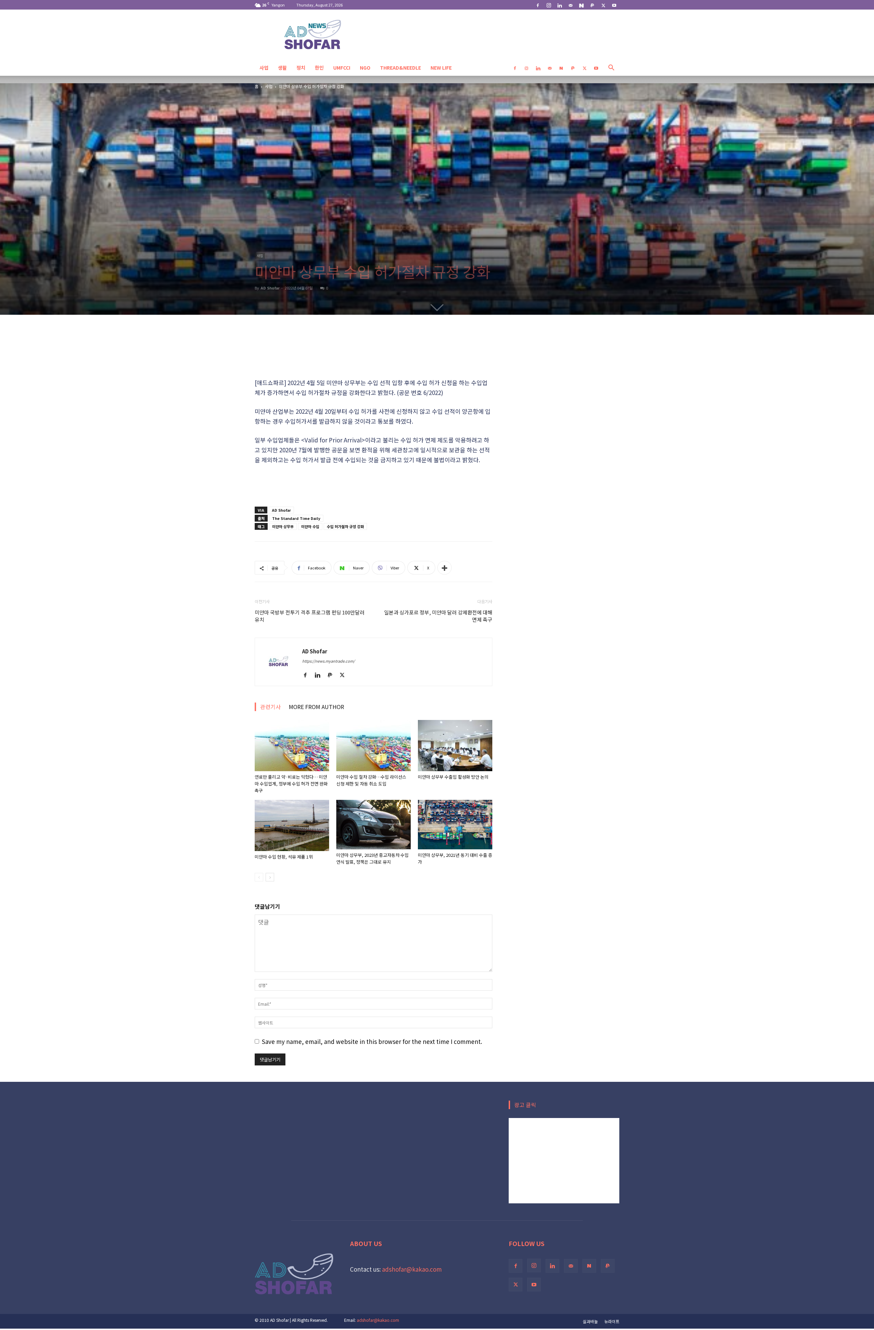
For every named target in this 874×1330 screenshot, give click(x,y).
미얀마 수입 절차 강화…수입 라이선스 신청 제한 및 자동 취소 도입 (371, 780)
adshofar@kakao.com (412, 1269)
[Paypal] (592, 5)
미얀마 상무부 (283, 526)
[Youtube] (614, 5)
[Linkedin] (559, 5)
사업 (263, 67)
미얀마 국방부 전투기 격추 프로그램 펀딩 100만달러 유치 (310, 616)
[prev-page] (259, 877)
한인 (319, 67)
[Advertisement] (373, 341)
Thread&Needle (400, 67)
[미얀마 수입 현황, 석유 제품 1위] (292, 825)
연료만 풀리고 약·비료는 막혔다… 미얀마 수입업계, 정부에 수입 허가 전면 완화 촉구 (291, 784)
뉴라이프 (611, 1321)
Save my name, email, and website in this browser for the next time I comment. (372, 1041)
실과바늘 (590, 1321)
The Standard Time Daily (296, 518)
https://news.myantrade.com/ (328, 661)
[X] (603, 5)
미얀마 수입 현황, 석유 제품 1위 (284, 856)
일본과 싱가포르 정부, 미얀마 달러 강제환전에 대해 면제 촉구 (438, 616)
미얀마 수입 (310, 526)
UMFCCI (341, 67)
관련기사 (270, 707)
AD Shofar (270, 288)
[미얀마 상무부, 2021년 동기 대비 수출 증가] (455, 824)
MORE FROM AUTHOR (316, 707)
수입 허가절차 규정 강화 (345, 526)
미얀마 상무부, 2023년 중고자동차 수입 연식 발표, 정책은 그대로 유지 (372, 858)
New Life (441, 67)
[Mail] (570, 5)
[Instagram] (549, 5)
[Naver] (581, 5)
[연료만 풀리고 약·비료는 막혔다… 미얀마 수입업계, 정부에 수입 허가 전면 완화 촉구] (292, 745)
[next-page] (270, 877)
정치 (300, 67)
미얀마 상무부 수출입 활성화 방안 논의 (453, 777)
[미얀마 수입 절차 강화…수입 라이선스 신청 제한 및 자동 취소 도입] (373, 745)
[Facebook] (538, 5)
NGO (365, 67)
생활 (282, 67)
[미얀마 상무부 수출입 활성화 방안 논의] (455, 745)
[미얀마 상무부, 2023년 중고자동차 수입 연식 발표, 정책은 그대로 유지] (373, 824)
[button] (611, 67)
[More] (444, 568)
